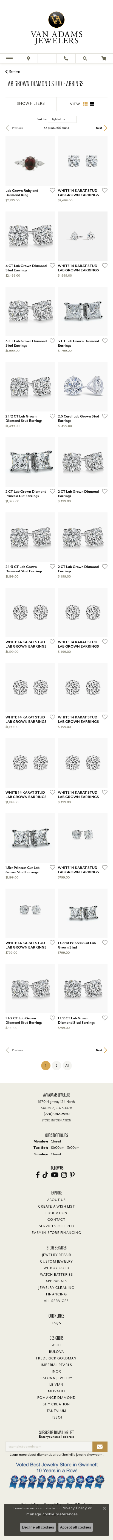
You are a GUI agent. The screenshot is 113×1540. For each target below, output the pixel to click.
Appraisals (56, 1281)
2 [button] (56, 1065)
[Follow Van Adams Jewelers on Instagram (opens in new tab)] (64, 1175)
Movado (56, 1391)
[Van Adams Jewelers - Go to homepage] (56, 27)
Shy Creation (56, 1404)
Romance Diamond (56, 1398)
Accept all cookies (75, 1527)
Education (57, 1213)
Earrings (14, 71)
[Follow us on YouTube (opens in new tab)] (54, 1175)
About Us (56, 1200)
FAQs (56, 1323)
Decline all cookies (38, 1527)
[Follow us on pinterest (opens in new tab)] (72, 1175)
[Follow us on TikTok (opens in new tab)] (45, 1175)
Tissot (56, 1417)
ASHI (56, 1345)
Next (99, 128)
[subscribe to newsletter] (100, 1447)
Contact (56, 1219)
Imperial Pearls (56, 1365)
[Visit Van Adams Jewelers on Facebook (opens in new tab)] (38, 1175)
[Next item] (49, 160)
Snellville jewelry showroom (82, 1454)
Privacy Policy (74, 1508)
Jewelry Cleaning (56, 1288)
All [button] (67, 1065)
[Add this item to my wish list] (50, 190)
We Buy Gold (56, 1268)
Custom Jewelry (56, 1261)
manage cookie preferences (52, 1514)
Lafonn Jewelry (57, 1378)
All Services (56, 1301)
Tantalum (57, 1411)
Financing (56, 1294)
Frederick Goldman (56, 1358)
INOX (56, 1371)
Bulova (56, 1352)
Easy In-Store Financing (56, 1233)
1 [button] (47, 1065)
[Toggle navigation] (9, 58)
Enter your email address (56, 1436)
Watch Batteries (56, 1274)
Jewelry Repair (56, 1255)
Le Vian (56, 1384)
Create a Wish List (56, 1206)
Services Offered (56, 1226)
